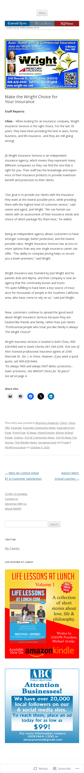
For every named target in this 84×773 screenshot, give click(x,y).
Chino (63, 423)
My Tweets (12, 548)
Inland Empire (46, 432)
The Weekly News (26, 442)
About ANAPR (13, 508)
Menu (42, 12)
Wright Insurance (15, 447)
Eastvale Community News (39, 428)
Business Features (47, 423)
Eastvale (16, 428)
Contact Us (11, 499)
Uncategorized (47, 442)
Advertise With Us (16, 504)
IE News (31, 432)
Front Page (19, 432)
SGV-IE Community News (39, 437)
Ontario (18, 437)
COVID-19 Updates (16, 494)
